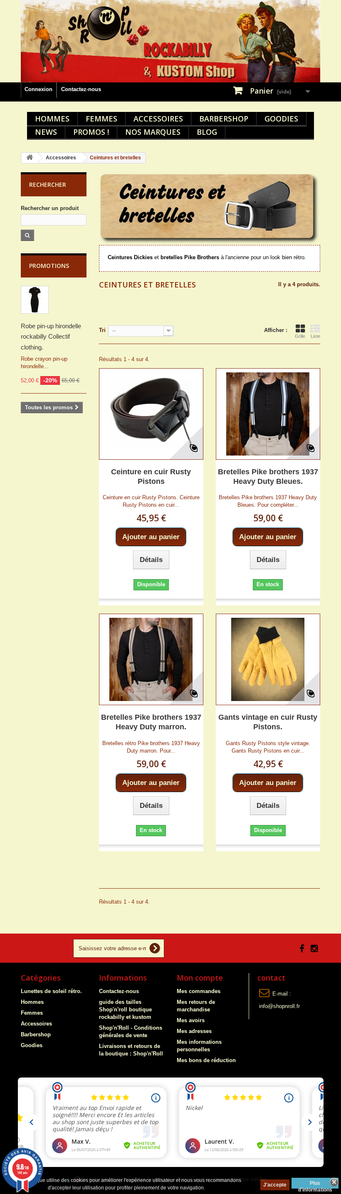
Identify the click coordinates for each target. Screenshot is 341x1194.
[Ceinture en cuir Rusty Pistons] (151, 414)
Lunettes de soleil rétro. (51, 991)
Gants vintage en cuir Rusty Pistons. (267, 722)
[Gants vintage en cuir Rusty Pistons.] (268, 659)
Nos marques (152, 132)
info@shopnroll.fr (279, 1006)
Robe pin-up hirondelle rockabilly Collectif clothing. (51, 336)
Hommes (52, 119)
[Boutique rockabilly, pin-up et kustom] (170, 41)
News (46, 132)
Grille (300, 336)
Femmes (101, 119)
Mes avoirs (191, 1020)
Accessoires (158, 119)
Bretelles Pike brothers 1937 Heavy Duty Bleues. (268, 477)
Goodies (281, 119)
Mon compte (200, 978)
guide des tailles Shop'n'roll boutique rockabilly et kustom (125, 1009)
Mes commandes (198, 991)
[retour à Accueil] (29, 158)
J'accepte (275, 1185)
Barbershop (223, 119)
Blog (207, 132)
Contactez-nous (81, 89)
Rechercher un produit (50, 208)
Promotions (49, 266)
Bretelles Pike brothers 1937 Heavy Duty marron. (151, 722)
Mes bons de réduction (206, 1060)
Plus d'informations (315, 1184)
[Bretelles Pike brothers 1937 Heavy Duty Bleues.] (268, 414)
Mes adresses (194, 1031)
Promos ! (91, 132)
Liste (315, 336)
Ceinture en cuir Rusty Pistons (151, 477)
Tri (102, 330)
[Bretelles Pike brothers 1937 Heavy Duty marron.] (151, 659)
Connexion (38, 89)
